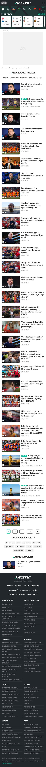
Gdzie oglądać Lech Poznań (11, 680)
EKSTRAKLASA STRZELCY (9, 697)
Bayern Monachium (30, 617)
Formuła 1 (37, 546)
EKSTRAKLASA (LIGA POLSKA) (10, 614)
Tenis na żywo (28, 694)
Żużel (29, 546)
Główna (4, 68)
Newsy (11, 68)
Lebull (4, 747)
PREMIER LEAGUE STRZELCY (10, 701)
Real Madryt (28, 607)
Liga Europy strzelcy (9, 691)
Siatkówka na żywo (30, 688)
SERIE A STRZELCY (7, 707)
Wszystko (6, 78)
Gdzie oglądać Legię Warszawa (8, 676)
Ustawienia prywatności (28, 590)
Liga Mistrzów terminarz (32, 643)
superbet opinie (7, 731)
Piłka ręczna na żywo (31, 691)
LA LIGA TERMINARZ (30, 659)
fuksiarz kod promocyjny (11, 744)
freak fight (36, 543)
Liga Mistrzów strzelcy (10, 688)
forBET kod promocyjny (10, 734)
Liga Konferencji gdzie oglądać (9, 670)
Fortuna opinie (7, 728)
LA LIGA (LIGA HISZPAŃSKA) (10, 622)
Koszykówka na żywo (31, 697)
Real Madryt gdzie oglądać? (11, 737)
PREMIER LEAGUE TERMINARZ (32, 656)
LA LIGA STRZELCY (7, 704)
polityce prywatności (7, 764)
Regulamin (35, 586)
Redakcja (18, 586)
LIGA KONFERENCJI (7, 610)
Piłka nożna (15, 78)
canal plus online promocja (11, 658)
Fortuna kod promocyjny (32, 728)
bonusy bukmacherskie (10, 753)
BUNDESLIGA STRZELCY (9, 710)
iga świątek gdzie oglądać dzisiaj (11, 650)
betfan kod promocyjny (32, 740)
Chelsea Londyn (29, 623)
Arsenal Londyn (29, 620)
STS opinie (5, 725)
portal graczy (32, 595)
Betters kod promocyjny (10, 750)
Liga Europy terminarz (31, 646)
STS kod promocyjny (31, 725)
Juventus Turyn (29, 633)
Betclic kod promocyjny (32, 731)
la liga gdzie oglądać (9, 646)
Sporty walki (9, 546)
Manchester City (29, 626)
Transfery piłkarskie (31, 710)
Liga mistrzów (32, 78)
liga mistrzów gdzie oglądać (33, 716)
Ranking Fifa (28, 701)
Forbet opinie (6, 740)
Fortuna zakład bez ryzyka (33, 747)
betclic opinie (28, 734)
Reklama (26, 586)
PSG (25, 629)
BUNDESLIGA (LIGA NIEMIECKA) (11, 628)
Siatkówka (27, 543)
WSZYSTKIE (41, 14)
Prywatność (13, 590)
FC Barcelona (28, 604)
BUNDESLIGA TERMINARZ (31, 665)
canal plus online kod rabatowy (9, 662)
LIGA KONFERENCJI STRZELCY (11, 694)
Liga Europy (6, 607)
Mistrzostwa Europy (31, 713)
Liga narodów (7, 635)
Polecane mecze (29, 707)
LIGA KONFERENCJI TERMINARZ (33, 649)
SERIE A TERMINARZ (30, 662)
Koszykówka (20, 546)
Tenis (18, 543)
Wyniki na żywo (6, 14)
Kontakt (10, 586)
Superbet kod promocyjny (33, 737)
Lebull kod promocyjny (32, 750)
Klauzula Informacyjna (17, 595)
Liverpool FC (28, 610)
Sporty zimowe (18, 550)
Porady (26, 704)
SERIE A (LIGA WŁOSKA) (9, 625)
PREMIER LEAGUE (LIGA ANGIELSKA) (9, 618)
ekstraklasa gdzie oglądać (11, 654)
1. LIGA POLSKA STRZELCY (9, 716)
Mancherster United (31, 614)
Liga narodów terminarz (32, 671)
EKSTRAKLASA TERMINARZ (32, 652)
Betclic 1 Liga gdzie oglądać (11, 666)
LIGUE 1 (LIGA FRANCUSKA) (10, 632)
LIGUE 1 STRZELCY (7, 713)
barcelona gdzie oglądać (10, 643)
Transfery (23, 78)
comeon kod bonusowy (32, 753)
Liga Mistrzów (7, 604)
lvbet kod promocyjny (31, 744)
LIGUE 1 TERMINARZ (30, 668)
